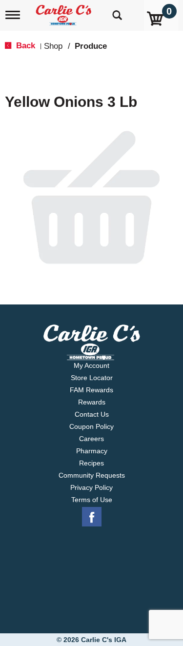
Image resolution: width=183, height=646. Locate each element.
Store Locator (92, 378)
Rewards (91, 402)
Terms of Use (91, 500)
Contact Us (92, 414)
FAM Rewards (91, 390)
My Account (91, 365)
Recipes (91, 463)
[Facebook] (92, 517)
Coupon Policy (91, 426)
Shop (53, 46)
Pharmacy (91, 451)
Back (24, 45)
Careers (91, 439)
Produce (91, 46)
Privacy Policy (91, 487)
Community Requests (92, 475)
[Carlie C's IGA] (65, 12)
